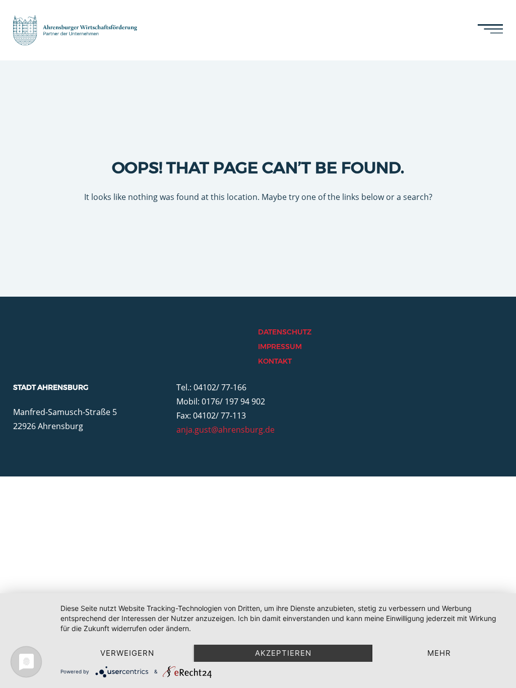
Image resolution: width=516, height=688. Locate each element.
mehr (439, 653)
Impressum (280, 346)
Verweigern (127, 653)
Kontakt (275, 361)
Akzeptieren (283, 653)
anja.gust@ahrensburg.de (225, 429)
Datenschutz (284, 331)
